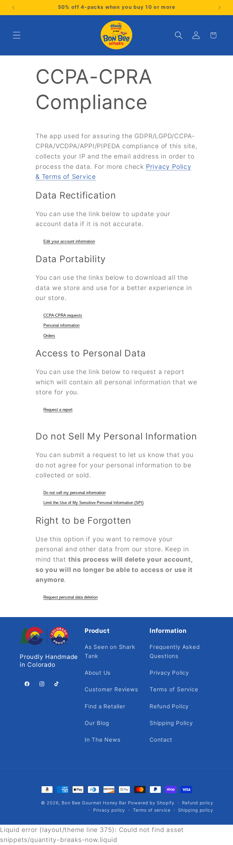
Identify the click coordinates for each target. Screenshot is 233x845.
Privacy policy (109, 810)
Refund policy (197, 802)
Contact (161, 739)
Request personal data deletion (70, 597)
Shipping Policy (171, 723)
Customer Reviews (111, 689)
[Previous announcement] (13, 7)
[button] (16, 35)
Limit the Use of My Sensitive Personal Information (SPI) (93, 502)
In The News (103, 739)
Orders (49, 335)
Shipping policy (195, 810)
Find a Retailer (105, 706)
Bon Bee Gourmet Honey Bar (94, 802)
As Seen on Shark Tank (110, 651)
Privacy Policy (169, 672)
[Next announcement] (219, 7)
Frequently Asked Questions (175, 651)
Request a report (58, 409)
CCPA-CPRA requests (62, 315)
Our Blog (97, 723)
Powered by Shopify (151, 802)
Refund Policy (169, 706)
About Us (98, 672)
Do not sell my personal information (74, 492)
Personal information (61, 325)
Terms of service (152, 810)
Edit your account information (69, 241)
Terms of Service (174, 689)
